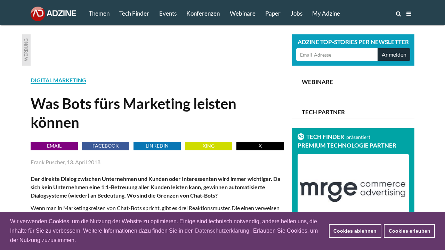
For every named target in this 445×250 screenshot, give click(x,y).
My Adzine (326, 13)
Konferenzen (203, 13)
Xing (209, 146)
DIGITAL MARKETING (58, 80)
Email (54, 146)
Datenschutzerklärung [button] (222, 231)
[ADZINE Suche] (375, 13)
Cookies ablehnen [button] (355, 231)
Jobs (296, 13)
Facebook (105, 146)
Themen (99, 13)
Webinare (243, 13)
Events (168, 13)
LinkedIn (157, 146)
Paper (273, 13)
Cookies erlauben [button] (409, 231)
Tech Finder (134, 13)
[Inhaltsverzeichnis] (408, 13)
